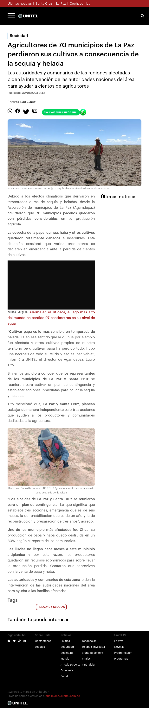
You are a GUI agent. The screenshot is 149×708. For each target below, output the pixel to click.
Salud (64, 676)
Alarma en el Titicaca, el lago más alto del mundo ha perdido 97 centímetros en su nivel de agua (51, 317)
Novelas (119, 647)
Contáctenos (43, 641)
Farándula (88, 664)
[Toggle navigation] (11, 16)
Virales (86, 658)
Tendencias (89, 641)
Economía (67, 670)
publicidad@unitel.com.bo (62, 696)
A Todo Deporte (70, 664)
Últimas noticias (20, 3)
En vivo (118, 641)
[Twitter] (26, 111)
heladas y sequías (51, 607)
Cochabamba (80, 3)
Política (65, 641)
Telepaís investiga (93, 647)
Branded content (92, 653)
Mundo (65, 658)
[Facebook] (17, 111)
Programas (121, 658)
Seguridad (67, 647)
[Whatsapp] (10, 111)
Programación (123, 653)
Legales (40, 647)
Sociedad (67, 653)
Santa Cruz (44, 3)
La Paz (61, 3)
